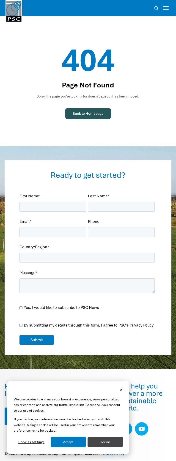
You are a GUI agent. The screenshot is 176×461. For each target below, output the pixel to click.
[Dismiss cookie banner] (121, 390)
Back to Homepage (88, 113)
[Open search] (156, 8)
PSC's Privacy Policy (136, 325)
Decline (105, 442)
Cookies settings (31, 442)
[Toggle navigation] (165, 8)
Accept (68, 442)
